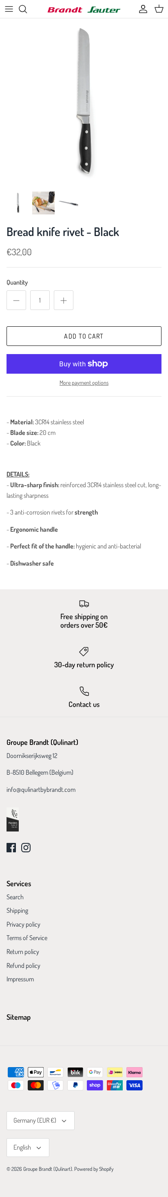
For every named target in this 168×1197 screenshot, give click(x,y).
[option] (84, 102)
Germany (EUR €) (34, 1120)
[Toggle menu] (9, 9)
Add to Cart (84, 336)
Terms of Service (27, 938)
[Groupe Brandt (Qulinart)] (84, 9)
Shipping (17, 910)
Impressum (20, 979)
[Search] (27, 9)
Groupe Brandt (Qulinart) (47, 1169)
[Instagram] (26, 847)
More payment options (84, 382)
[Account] (141, 9)
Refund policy (23, 965)
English (22, 1147)
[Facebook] (11, 847)
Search (15, 897)
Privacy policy (23, 924)
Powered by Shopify (93, 1169)
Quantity (17, 282)
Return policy (23, 951)
